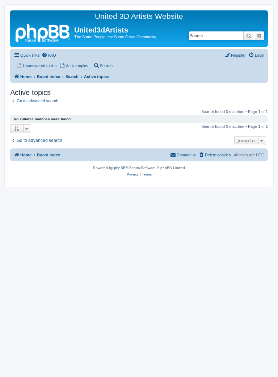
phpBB (120, 168)
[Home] (43, 32)
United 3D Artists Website (139, 16)
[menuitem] (49, 55)
